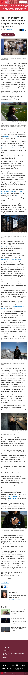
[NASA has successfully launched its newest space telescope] (5, 629)
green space (12, 498)
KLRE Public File (6, 650)
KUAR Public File (6, 647)
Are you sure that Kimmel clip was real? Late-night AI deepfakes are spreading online (18, 620)
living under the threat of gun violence (11, 147)
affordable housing (12, 496)
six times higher (20, 195)
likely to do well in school (8, 191)
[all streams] (26, 673)
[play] (2, 673)
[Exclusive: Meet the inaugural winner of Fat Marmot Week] (5, 612)
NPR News (5, 582)
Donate (24, 2)
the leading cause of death (10, 136)
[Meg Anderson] (4, 594)
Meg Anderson (9, 29)
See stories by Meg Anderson (16, 599)
